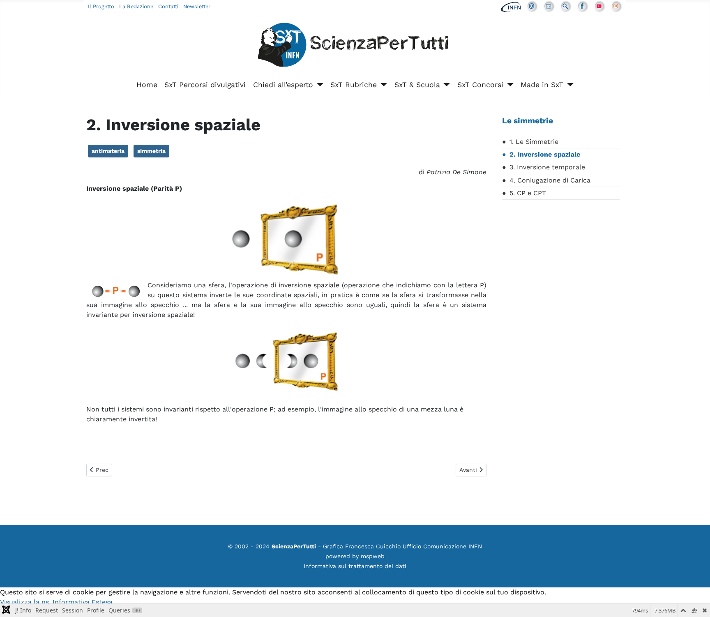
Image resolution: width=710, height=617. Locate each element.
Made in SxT (542, 85)
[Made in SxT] (568, 84)
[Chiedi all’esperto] (318, 84)
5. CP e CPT (527, 193)
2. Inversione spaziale (544, 154)
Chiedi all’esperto (283, 85)
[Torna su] (695, 601)
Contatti (168, 6)
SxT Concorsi (480, 85)
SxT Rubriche (353, 85)
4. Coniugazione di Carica (549, 180)
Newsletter (196, 6)
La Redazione (136, 6)
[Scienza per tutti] (355, 46)
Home (146, 85)
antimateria (108, 151)
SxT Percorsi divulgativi (205, 85)
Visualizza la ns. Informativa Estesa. (57, 602)
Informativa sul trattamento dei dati (355, 566)
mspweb (373, 556)
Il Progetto (101, 6)
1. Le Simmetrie (533, 142)
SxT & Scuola (417, 85)
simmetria (151, 151)
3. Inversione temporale (547, 167)
